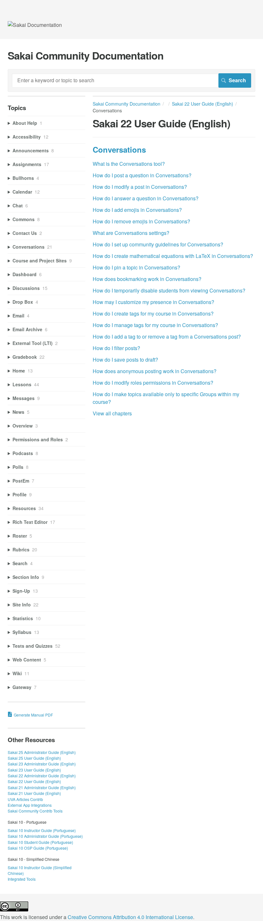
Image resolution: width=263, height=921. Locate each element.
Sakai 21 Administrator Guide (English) (42, 787)
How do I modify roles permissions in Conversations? (153, 382)
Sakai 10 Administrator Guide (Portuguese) (45, 836)
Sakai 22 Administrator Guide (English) (42, 775)
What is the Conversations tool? (129, 163)
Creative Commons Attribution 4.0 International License (130, 917)
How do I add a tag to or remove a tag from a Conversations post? (167, 336)
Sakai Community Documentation (126, 103)
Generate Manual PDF (33, 714)
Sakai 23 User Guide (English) (34, 770)
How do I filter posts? (116, 348)
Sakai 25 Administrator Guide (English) (42, 752)
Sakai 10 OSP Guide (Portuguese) (38, 848)
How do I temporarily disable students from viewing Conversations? (169, 290)
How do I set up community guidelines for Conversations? (158, 244)
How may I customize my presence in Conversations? (153, 302)
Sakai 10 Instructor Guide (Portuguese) (42, 830)
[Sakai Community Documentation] (35, 24)
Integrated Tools (22, 879)
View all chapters (112, 413)
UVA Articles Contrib (25, 799)
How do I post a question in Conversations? (142, 175)
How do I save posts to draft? (125, 359)
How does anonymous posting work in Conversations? (154, 371)
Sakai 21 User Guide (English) (34, 793)
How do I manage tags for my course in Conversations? (155, 325)
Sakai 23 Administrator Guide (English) (42, 763)
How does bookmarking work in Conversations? (147, 279)
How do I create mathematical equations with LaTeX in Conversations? (173, 256)
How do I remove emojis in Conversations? (141, 221)
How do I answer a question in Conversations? (146, 198)
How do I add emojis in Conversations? (137, 209)
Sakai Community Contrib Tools (35, 810)
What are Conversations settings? (131, 232)
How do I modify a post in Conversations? (140, 186)
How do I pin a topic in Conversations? (136, 267)
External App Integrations (30, 805)
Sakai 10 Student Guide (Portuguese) (40, 842)
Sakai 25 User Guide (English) (34, 758)
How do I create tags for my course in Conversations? (153, 313)
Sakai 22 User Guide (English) (202, 103)
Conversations (119, 149)
